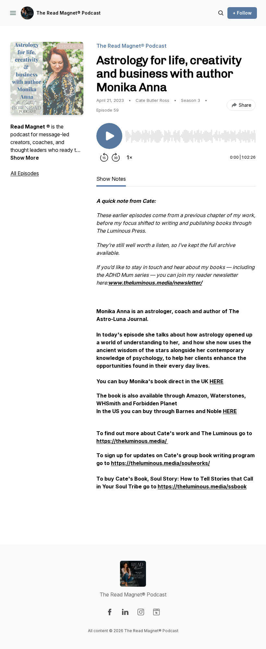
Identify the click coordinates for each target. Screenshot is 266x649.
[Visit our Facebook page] (109, 612)
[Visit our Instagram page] (141, 612)
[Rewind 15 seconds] (104, 157)
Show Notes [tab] (111, 179)
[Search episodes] (221, 13)
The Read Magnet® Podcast (68, 13)
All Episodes (24, 173)
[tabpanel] (176, 358)
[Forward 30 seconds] (115, 157)
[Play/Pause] (109, 136)
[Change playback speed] (129, 157)
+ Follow (242, 13)
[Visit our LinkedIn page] (125, 612)
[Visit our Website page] (156, 612)
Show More (24, 157)
